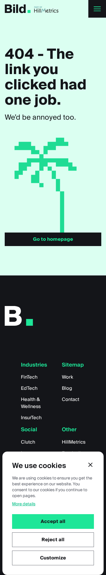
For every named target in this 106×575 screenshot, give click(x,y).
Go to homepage (53, 239)
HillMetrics (73, 442)
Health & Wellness (31, 403)
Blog (67, 388)
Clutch (28, 442)
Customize (53, 558)
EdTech (29, 388)
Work (67, 377)
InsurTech (31, 418)
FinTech (29, 377)
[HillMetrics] (46, 8)
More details (23, 504)
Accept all (53, 521)
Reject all (53, 540)
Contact (70, 399)
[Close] (90, 465)
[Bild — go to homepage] (18, 8)
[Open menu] (97, 9)
